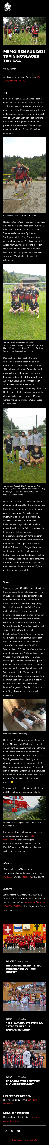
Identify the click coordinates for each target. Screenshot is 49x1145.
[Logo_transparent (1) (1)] (7, 6)
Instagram (8, 876)
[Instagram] (6, 1131)
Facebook (26, 876)
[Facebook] (12, 1131)
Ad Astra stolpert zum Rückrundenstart (22, 1083)
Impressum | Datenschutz (24, 1139)
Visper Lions (29, 902)
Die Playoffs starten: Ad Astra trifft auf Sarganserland (24, 1026)
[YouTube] (18, 1131)
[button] (45, 6)
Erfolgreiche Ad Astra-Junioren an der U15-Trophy (23, 969)
